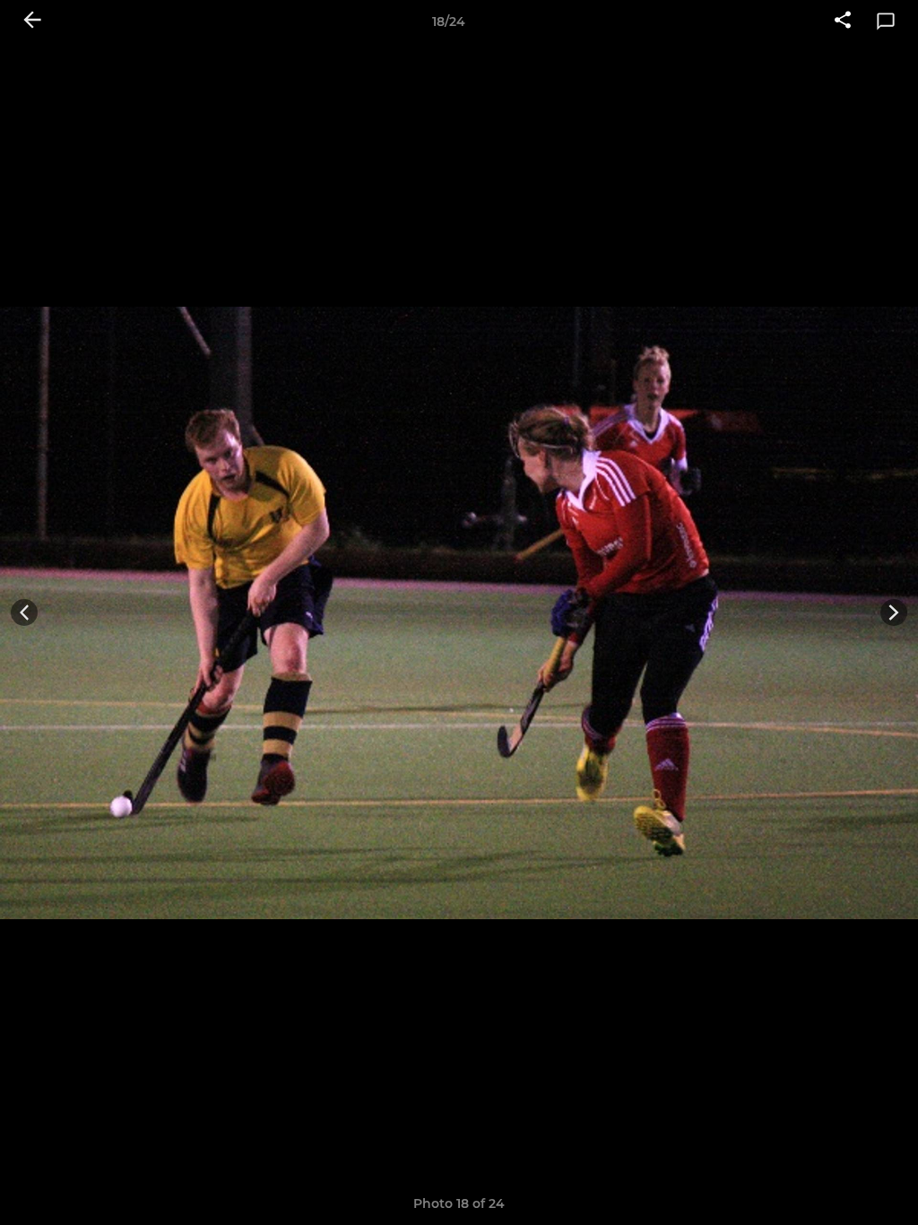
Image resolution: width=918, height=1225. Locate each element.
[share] (842, 21)
